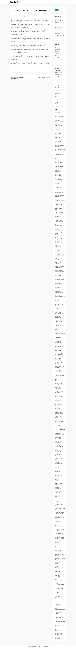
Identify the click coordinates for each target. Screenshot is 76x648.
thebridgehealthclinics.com (59, 475)
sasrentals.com (57, 264)
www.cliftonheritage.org (59, 530)
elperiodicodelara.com (58, 115)
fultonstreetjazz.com (58, 184)
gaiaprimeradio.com (58, 396)
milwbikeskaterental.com (59, 413)
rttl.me (56, 629)
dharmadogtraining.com (59, 626)
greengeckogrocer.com (59, 268)
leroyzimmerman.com (58, 612)
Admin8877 (31, 12)
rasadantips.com (57, 129)
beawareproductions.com (59, 376)
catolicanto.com (57, 291)
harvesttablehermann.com (59, 203)
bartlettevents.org (58, 186)
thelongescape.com (58, 400)
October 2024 (57, 76)
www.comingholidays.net (59, 326)
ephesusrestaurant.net (59, 567)
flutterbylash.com (58, 604)
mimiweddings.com (58, 631)
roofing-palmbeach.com (59, 217)
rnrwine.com (15, 2)
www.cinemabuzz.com (58, 547)
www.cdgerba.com (58, 575)
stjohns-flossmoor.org (58, 425)
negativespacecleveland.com (60, 418)
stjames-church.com (58, 371)
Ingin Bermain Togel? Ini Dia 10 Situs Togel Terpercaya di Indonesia (59, 37)
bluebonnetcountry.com (59, 159)
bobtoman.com (57, 165)
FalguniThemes (45, 646)
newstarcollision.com (58, 263)
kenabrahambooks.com (59, 354)
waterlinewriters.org (58, 476)
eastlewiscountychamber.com (60, 338)
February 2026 (57, 55)
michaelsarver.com (58, 267)
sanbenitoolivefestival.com (59, 320)
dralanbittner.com (58, 241)
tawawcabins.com (58, 233)
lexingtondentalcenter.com (59, 272)
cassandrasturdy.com (58, 318)
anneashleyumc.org (58, 516)
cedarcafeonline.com (58, 124)
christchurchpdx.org (58, 353)
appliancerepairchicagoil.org (59, 145)
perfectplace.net (57, 295)
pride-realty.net (57, 601)
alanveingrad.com (58, 408)
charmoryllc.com (57, 329)
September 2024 (57, 78)
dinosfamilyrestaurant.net (59, 199)
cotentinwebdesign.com (59, 192)
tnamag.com (57, 467)
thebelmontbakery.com (59, 141)
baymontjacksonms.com (59, 414)
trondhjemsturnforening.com (60, 580)
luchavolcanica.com (58, 432)
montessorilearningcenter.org (60, 587)
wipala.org (56, 308)
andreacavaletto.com (58, 303)
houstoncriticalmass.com (59, 332)
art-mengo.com (57, 395)
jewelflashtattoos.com (58, 155)
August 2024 (57, 80)
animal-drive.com (58, 466)
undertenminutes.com (58, 126)
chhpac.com (57, 625)
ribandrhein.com (57, 288)
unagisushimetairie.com (59, 154)
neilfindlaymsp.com (58, 442)
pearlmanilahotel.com (58, 162)
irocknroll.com (57, 229)
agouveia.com (57, 620)
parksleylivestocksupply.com (59, 304)
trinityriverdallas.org (58, 293)
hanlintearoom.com (58, 605)
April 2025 (56, 64)
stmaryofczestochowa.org (59, 382)
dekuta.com (57, 546)
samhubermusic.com (58, 637)
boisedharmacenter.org (59, 305)
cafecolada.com (57, 322)
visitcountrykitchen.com (59, 405)
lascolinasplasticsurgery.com (60, 529)
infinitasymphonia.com (59, 360)
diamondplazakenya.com (59, 581)
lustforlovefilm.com (58, 358)
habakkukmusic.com (58, 491)
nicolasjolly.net (57, 359)
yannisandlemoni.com (58, 242)
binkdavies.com (57, 351)
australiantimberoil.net (59, 197)
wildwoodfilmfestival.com (59, 179)
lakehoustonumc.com (58, 489)
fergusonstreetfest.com (59, 588)
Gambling (14, 69)
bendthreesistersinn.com (59, 424)
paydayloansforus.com (59, 140)
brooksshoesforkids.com (59, 468)
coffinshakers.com (58, 380)
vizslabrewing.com (58, 239)
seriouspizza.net (57, 462)
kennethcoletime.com (58, 387)
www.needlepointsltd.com (59, 526)
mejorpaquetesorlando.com (59, 254)
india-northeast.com (58, 216)
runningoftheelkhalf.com (59, 504)
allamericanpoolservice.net (59, 279)
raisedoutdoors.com (58, 225)
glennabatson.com (58, 343)
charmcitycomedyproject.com (60, 375)
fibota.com (56, 574)
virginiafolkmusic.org (58, 286)
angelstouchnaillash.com (59, 259)
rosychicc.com (57, 311)
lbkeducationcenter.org (59, 292)
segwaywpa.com (57, 472)
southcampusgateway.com (59, 174)
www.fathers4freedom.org (59, 501)
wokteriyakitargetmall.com (59, 271)
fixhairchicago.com (58, 455)
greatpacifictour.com (58, 437)
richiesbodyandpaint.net (59, 116)
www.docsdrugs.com (58, 522)
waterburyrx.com (58, 447)
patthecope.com (57, 459)
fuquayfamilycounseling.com (60, 618)
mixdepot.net (57, 549)
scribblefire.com (57, 299)
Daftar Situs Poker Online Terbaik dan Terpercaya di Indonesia (59, 27)
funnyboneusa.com (58, 426)
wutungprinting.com (58, 410)
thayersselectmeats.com (59, 470)
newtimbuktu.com (58, 130)
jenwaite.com (57, 608)
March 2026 (57, 53)
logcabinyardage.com (58, 483)
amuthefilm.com (57, 357)
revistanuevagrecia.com (59, 370)
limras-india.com (57, 113)
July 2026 (56, 49)
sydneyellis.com (57, 274)
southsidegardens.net (58, 562)
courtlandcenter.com (58, 441)
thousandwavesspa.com (59, 439)
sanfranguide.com (58, 328)
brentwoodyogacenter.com (59, 535)
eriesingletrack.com (58, 246)
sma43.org (56, 531)
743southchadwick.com (59, 214)
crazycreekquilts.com (58, 350)
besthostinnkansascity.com (59, 633)
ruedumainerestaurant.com (59, 366)
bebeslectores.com (58, 196)
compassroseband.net (58, 463)
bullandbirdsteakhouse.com (59, 528)
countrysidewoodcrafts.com (59, 143)
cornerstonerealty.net (58, 553)
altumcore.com (57, 464)
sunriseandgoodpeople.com (59, 421)
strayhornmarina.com (58, 345)
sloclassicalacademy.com (59, 341)
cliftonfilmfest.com (58, 222)
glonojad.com (57, 368)
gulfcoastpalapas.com (58, 474)
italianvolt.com (57, 237)
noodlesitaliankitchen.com (59, 151)
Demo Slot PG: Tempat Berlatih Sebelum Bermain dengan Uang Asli (59, 32)
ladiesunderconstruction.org (60, 195)
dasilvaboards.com (58, 342)
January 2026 (57, 57)
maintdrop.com (57, 163)
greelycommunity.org (58, 364)
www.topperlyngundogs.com (60, 503)
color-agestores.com (58, 307)
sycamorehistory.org (58, 551)
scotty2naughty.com (58, 372)
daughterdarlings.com (58, 118)
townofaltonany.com (58, 416)
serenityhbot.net (57, 493)
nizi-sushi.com (57, 393)
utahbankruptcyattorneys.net (60, 228)
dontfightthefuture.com (59, 218)
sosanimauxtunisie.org (59, 166)
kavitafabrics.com (58, 430)
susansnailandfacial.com (59, 496)
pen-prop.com (57, 497)
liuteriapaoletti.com (58, 420)
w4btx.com (56, 258)
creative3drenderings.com (59, 480)
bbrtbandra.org (57, 158)
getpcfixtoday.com (58, 157)
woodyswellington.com (59, 568)
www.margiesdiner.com (59, 524)
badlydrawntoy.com (58, 488)
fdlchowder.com (57, 525)
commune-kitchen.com (59, 355)
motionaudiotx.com (58, 628)
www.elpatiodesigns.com (59, 571)
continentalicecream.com (59, 349)
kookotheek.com (57, 171)
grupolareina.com (58, 188)
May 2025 (56, 61)
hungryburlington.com (59, 388)
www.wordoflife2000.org (59, 230)
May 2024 (56, 87)
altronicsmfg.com (58, 132)
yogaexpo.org (57, 300)
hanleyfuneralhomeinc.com (59, 253)
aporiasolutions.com (58, 471)
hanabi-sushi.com (58, 543)
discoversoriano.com (58, 324)
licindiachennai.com (58, 117)
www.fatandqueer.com (58, 514)
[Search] (65, 2)
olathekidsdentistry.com (59, 251)
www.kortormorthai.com (59, 513)
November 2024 (57, 74)
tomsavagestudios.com (59, 282)
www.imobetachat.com (59, 485)
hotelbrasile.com (57, 183)
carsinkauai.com (57, 596)
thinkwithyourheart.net (59, 226)
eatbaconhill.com (58, 133)
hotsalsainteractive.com (59, 121)
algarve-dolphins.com (58, 407)
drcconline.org (57, 445)
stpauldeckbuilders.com (59, 518)
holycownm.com (57, 433)
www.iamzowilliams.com (59, 556)
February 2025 (57, 68)
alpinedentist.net (58, 168)
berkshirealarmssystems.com (60, 238)
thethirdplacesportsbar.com (59, 566)
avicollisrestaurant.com (59, 443)
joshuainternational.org (59, 495)
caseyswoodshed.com (58, 454)
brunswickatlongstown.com (59, 389)
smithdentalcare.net (58, 634)
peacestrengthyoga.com (59, 506)
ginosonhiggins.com (58, 409)
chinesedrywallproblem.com (59, 422)
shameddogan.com (58, 478)
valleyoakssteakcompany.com (60, 453)
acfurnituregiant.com (58, 125)
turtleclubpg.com (58, 435)
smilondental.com (58, 262)
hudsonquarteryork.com (59, 572)
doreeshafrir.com (58, 374)
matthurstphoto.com (58, 591)
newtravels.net (57, 138)
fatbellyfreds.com (58, 570)
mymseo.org (57, 624)
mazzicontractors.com (58, 564)
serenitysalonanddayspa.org (60, 122)
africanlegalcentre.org (58, 362)
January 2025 (57, 70)
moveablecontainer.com (59, 187)
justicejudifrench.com (58, 383)
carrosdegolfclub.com (58, 204)
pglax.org (56, 417)
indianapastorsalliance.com (59, 451)
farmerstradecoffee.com (59, 481)
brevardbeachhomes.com (59, 211)
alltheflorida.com (57, 592)
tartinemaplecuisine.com (59, 391)
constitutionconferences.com (60, 458)
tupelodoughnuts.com (58, 250)
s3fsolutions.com (57, 209)
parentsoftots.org (58, 479)
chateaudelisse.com (58, 175)
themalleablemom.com (59, 385)
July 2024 (56, 83)
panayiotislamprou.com (59, 172)
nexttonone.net (57, 492)
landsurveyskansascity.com (59, 517)
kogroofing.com (57, 167)
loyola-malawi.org (58, 309)
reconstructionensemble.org (60, 429)
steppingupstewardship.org (59, 538)
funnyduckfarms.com (58, 606)
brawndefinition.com (58, 347)
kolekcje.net (57, 289)
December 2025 (57, 59)
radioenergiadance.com (59, 170)
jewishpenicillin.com (58, 280)
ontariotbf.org (57, 146)
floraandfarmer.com (58, 208)
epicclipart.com (57, 161)
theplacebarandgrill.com (59, 446)
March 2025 (57, 66)
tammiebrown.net (58, 397)
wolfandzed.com (57, 545)
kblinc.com (56, 245)
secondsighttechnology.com (59, 266)
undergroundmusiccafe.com (60, 635)
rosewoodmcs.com (58, 550)
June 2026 (56, 51)
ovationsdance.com (58, 287)
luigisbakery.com (57, 542)
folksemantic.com (58, 234)
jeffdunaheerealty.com (59, 505)
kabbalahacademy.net (58, 261)
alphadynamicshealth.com (59, 602)
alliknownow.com (58, 337)
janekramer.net (57, 392)
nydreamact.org (57, 153)
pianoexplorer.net (58, 560)
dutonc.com (57, 399)
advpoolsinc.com (57, 449)
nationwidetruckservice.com (59, 434)
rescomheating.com (58, 630)
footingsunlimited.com (58, 520)
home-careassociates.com (59, 301)
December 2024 (57, 72)
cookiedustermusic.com (59, 428)
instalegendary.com (58, 147)
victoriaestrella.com (58, 438)
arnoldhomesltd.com (58, 220)
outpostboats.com (58, 312)
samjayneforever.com (58, 589)
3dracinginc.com (57, 330)
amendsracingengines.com (59, 512)
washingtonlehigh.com (59, 541)
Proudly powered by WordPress (33, 646)
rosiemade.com (57, 249)
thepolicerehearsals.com (59, 335)
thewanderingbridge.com (59, 384)
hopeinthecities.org (58, 314)
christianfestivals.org (58, 404)
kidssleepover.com (58, 137)
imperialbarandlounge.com (59, 224)
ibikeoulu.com (57, 379)
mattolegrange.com (58, 401)
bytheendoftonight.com (59, 313)
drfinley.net (57, 613)
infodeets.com (57, 120)
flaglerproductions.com (59, 346)
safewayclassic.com (58, 142)
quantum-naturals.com (59, 585)
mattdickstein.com (58, 487)
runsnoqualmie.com (58, 521)
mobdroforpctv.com (58, 317)
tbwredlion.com (57, 583)
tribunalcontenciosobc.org (59, 339)
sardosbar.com (57, 236)
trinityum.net (57, 563)
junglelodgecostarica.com (59, 403)
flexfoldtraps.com (58, 510)
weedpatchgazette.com (59, 243)
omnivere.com (57, 128)
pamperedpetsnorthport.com (60, 247)
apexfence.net (57, 638)
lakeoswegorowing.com (59, 617)
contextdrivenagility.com (59, 378)
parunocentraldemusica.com (60, 576)
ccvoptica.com (57, 539)
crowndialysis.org (58, 275)
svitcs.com (56, 460)
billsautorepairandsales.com (59, 584)
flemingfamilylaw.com (58, 614)
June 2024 (56, 85)
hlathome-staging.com (58, 270)
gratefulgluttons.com (58, 316)
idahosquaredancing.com (59, 232)
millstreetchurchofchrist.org (59, 597)
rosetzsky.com (57, 367)
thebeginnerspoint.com (59, 325)
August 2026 (57, 47)
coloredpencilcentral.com (59, 221)
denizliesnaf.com (57, 456)
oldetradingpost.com (58, 193)
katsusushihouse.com (58, 363)
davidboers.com (57, 484)
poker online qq (47, 69)
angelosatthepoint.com (59, 450)
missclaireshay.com (58, 112)
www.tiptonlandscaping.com (59, 537)
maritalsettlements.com (59, 412)
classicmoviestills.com (58, 321)
